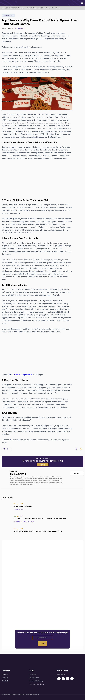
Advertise (5, 678)
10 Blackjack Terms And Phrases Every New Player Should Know (38, 531)
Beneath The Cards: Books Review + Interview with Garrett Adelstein (40, 519)
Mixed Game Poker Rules (23, 506)
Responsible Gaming (36, 681)
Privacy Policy (34, 678)
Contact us (61, 674)
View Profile (76, 473)
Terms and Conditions (36, 684)
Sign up (42, 465)
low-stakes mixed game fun (20, 375)
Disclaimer (32, 674)
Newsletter (5, 681)
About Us (5, 674)
